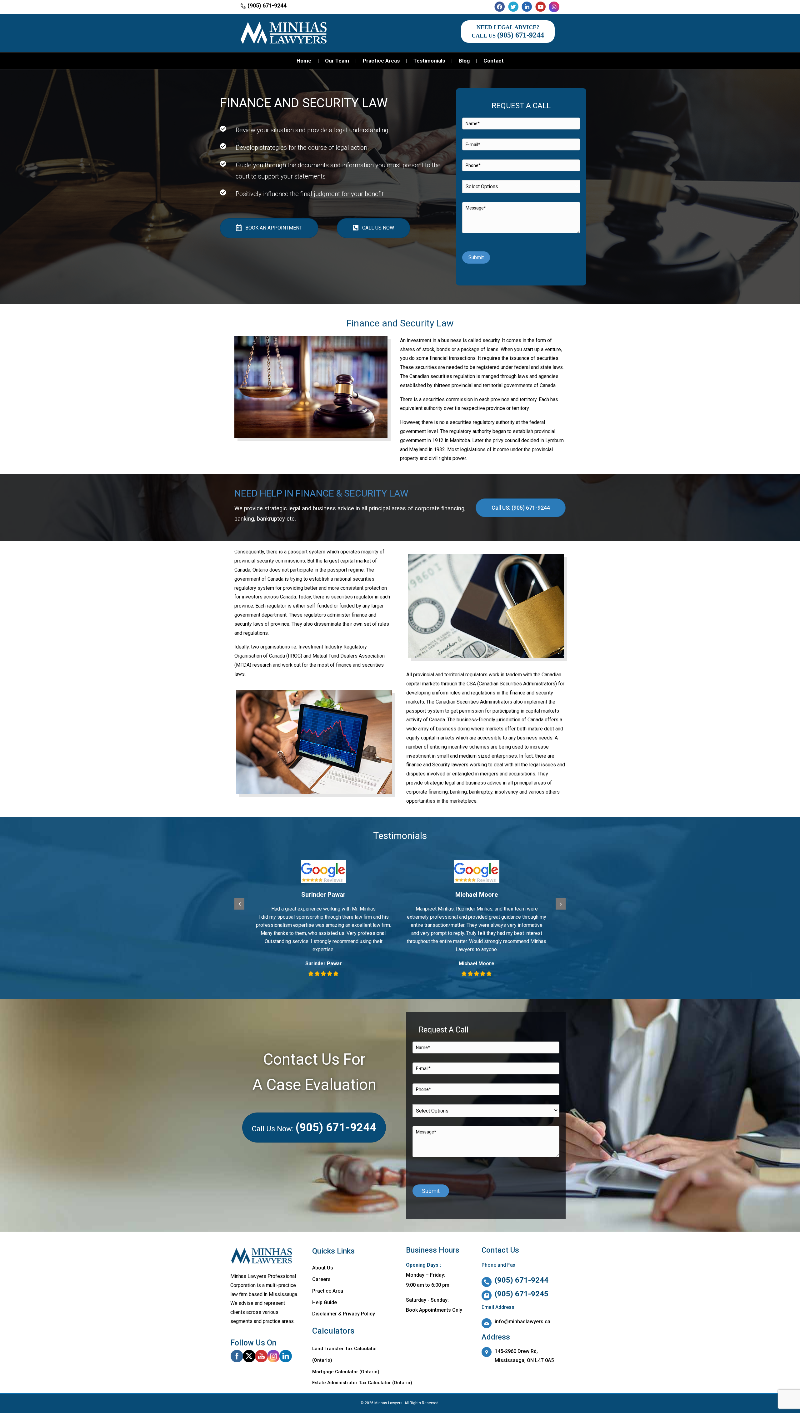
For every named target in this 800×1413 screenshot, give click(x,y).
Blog (464, 61)
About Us (322, 1268)
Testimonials (429, 61)
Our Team (337, 61)
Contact (493, 61)
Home (304, 61)
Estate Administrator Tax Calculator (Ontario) (362, 1382)
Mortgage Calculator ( (336, 1372)
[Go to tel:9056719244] (526, 1282)
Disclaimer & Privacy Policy (343, 1314)
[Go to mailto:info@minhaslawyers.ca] (526, 1323)
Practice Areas (381, 61)
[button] (239, 904)
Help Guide (324, 1302)
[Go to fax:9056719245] (526, 1296)
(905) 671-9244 (267, 5)
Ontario (369, 1372)
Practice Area (327, 1291)
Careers (321, 1279)
